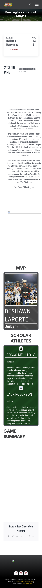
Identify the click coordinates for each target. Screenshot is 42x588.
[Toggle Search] (30, 4)
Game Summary (14, 50)
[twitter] (21, 573)
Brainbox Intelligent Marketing (24, 582)
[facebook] (16, 573)
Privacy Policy (27, 584)
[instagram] (26, 573)
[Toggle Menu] (36, 5)
